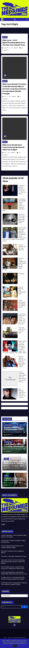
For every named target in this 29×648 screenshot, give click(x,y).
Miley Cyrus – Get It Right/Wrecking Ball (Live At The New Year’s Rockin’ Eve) (13, 42)
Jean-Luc (19, 432)
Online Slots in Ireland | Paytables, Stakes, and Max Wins (14, 446)
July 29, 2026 (9, 482)
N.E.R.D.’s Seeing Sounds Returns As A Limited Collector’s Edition (14, 463)
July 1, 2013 (7, 152)
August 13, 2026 (10, 432)
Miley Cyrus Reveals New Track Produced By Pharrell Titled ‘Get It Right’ (13, 147)
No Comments (8, 434)
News (5, 37)
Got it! (14, 645)
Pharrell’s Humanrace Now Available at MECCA (14, 479)
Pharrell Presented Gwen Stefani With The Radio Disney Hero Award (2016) (22, 376)
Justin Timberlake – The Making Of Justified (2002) (22, 304)
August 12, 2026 (10, 448)
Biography (21, 273)
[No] (27, 643)
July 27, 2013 (7, 96)
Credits (3, 524)
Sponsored (8, 425)
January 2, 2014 (8, 47)
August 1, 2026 (9, 465)
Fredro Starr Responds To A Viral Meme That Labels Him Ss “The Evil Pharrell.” (22, 319)
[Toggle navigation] (14, 19)
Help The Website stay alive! (18, 637)
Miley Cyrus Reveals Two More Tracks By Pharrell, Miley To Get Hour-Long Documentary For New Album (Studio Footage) (14, 89)
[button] (26, 19)
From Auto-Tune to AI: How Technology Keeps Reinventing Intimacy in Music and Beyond (13, 561)
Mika (16, 47)
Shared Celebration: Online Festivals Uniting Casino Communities (14, 429)
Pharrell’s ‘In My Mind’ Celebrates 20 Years (13, 556)
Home (5, 637)
